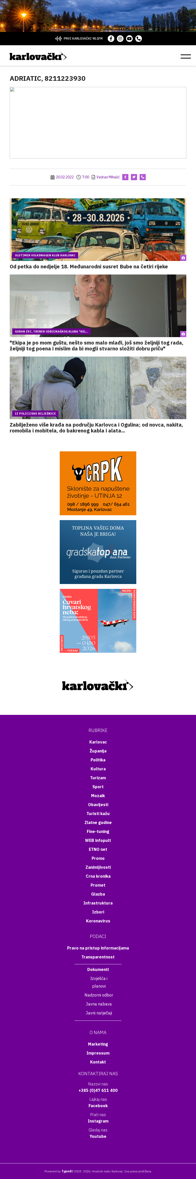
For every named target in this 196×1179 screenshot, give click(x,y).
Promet (98, 885)
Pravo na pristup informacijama (98, 948)
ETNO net (98, 849)
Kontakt (98, 1061)
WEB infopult (98, 840)
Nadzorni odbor (98, 995)
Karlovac (98, 742)
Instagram (98, 1121)
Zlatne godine (98, 822)
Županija (98, 750)
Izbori (98, 911)
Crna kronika (98, 876)
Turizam (98, 777)
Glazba (98, 894)
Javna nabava (99, 1003)
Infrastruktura (98, 903)
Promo (98, 858)
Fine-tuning (98, 831)
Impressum (98, 1053)
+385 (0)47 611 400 (98, 1090)
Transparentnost (98, 956)
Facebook (98, 1105)
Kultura (98, 768)
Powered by (57, 1171)
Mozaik (98, 795)
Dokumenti (98, 969)
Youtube (98, 1136)
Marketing (98, 1044)
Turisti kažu (98, 813)
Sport (98, 786)
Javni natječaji (99, 1012)
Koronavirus (98, 920)
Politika (98, 759)
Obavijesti (98, 804)
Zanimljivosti (98, 867)
